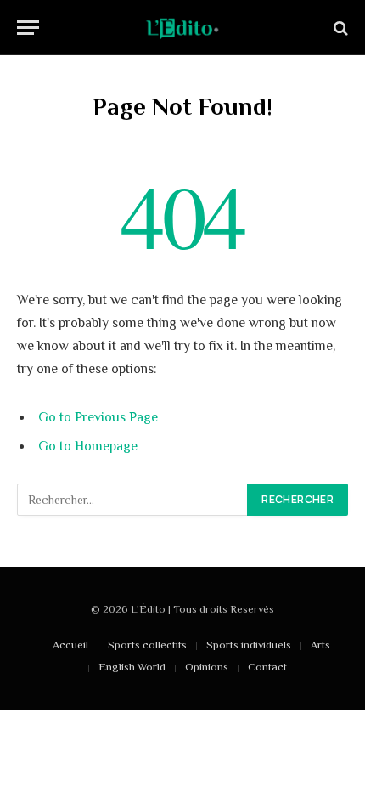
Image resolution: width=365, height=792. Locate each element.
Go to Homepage (88, 446)
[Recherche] (339, 27)
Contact (267, 666)
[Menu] (28, 27)
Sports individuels (248, 644)
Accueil (70, 644)
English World (132, 666)
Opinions (206, 666)
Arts (320, 644)
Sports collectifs (147, 644)
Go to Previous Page (98, 417)
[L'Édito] (182, 27)
